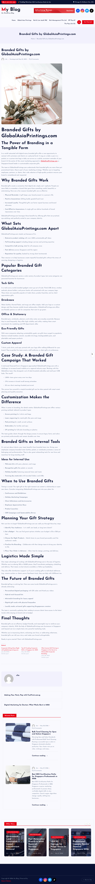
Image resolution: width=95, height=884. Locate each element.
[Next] (89, 825)
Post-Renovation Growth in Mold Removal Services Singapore (36, 846)
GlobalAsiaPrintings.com (49, 163)
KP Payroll (71, 22)
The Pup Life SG (69, 26)
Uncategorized (14, 61)
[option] (14, 844)
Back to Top (88, 882)
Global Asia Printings (24, 22)
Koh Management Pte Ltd (57, 22)
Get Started (88, 24)
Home (14, 22)
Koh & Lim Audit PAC (40, 22)
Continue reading (39, 758)
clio (6, 61)
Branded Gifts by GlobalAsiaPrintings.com (50, 41)
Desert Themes (6, 883)
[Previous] (86, 825)
